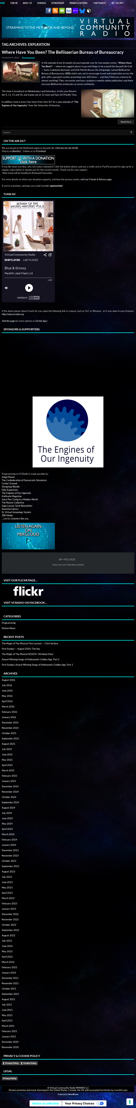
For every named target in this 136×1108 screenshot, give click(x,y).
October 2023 (9, 860)
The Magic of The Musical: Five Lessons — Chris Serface (30, 643)
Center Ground (9, 483)
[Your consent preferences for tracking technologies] (129, 1101)
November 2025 (10, 727)
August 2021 (8, 999)
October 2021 (9, 988)
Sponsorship (57, 2)
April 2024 (7, 829)
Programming (28, 57)
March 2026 (8, 706)
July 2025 (7, 749)
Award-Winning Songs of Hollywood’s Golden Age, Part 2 (31, 659)
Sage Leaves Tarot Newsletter (17, 505)
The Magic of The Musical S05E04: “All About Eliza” (28, 654)
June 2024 (7, 818)
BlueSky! (16, 151)
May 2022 (7, 951)
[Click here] (68, 422)
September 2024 (10, 802)
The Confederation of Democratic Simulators (24, 480)
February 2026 (9, 711)
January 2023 (9, 908)
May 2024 (7, 823)
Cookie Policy (29, 1063)
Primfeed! (41, 151)
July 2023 (7, 876)
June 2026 (7, 690)
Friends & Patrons (78, 2)
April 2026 (7, 701)
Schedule (41, 2)
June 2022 (7, 946)
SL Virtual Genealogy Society (16, 512)
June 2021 (7, 1009)
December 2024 (10, 786)
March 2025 (8, 770)
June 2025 (7, 754)
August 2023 (8, 871)
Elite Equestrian (10, 489)
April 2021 (7, 1020)
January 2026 (9, 717)
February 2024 (9, 839)
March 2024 (8, 834)
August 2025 (8, 743)
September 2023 (10, 866)
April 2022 (7, 956)
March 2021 (8, 1025)
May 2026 (7, 695)
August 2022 (8, 935)
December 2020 (10, 1041)
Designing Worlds (11, 486)
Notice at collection (45, 1103)
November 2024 (10, 791)
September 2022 (10, 930)
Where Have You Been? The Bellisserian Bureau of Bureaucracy (63, 52)
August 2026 (8, 680)
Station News (8, 628)
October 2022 (9, 924)
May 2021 (7, 1015)
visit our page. (96, 179)
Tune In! (14, 2)
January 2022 (9, 972)
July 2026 (7, 685)
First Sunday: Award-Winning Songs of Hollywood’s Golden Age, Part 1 (37, 664)
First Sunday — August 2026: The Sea (21, 648)
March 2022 (8, 962)
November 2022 (10, 919)
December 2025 (10, 722)
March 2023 (8, 898)
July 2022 (7, 940)
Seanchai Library (10, 509)
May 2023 (7, 887)
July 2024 (7, 813)
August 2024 (8, 807)
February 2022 (9, 967)
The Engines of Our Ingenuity (16, 493)
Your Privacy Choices (79, 1103)
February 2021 (9, 1031)
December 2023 (10, 850)
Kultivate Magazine (12, 496)
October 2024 (9, 797)
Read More (126, 121)
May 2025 (7, 759)
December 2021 (10, 978)
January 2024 (9, 845)
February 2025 (9, 775)
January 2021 (9, 1036)
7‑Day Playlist (99, 2)
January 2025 (9, 781)
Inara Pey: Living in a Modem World (20, 499)
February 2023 (9, 903)
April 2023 (7, 892)
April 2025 (7, 765)
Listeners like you (19, 518)
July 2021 (7, 1004)
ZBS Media (7, 515)
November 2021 (10, 983)
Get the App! (117, 2)
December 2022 (10, 914)
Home (2, 2)
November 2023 (10, 855)
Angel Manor (8, 477)
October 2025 (9, 733)
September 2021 (10, 994)
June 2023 (7, 882)
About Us (27, 2)
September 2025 (10, 738)
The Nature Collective (13, 502)
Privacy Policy (11, 1063)
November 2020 (10, 1047)
